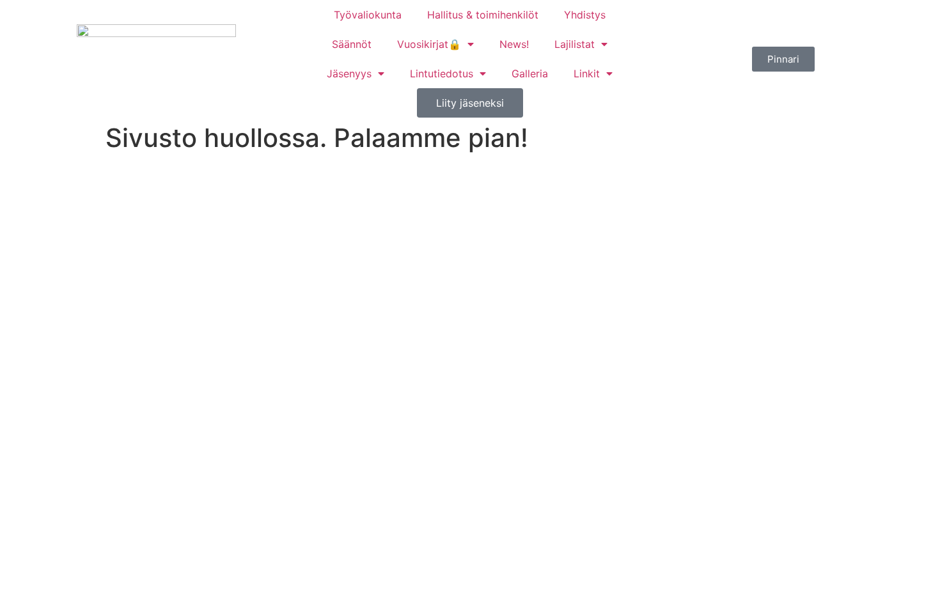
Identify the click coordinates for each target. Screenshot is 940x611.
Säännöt (352, 44)
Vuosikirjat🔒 (429, 44)
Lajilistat (574, 44)
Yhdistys (585, 14)
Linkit (587, 73)
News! (514, 44)
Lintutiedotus (441, 73)
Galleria (530, 73)
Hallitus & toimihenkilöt (482, 14)
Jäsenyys (349, 73)
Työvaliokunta (368, 14)
